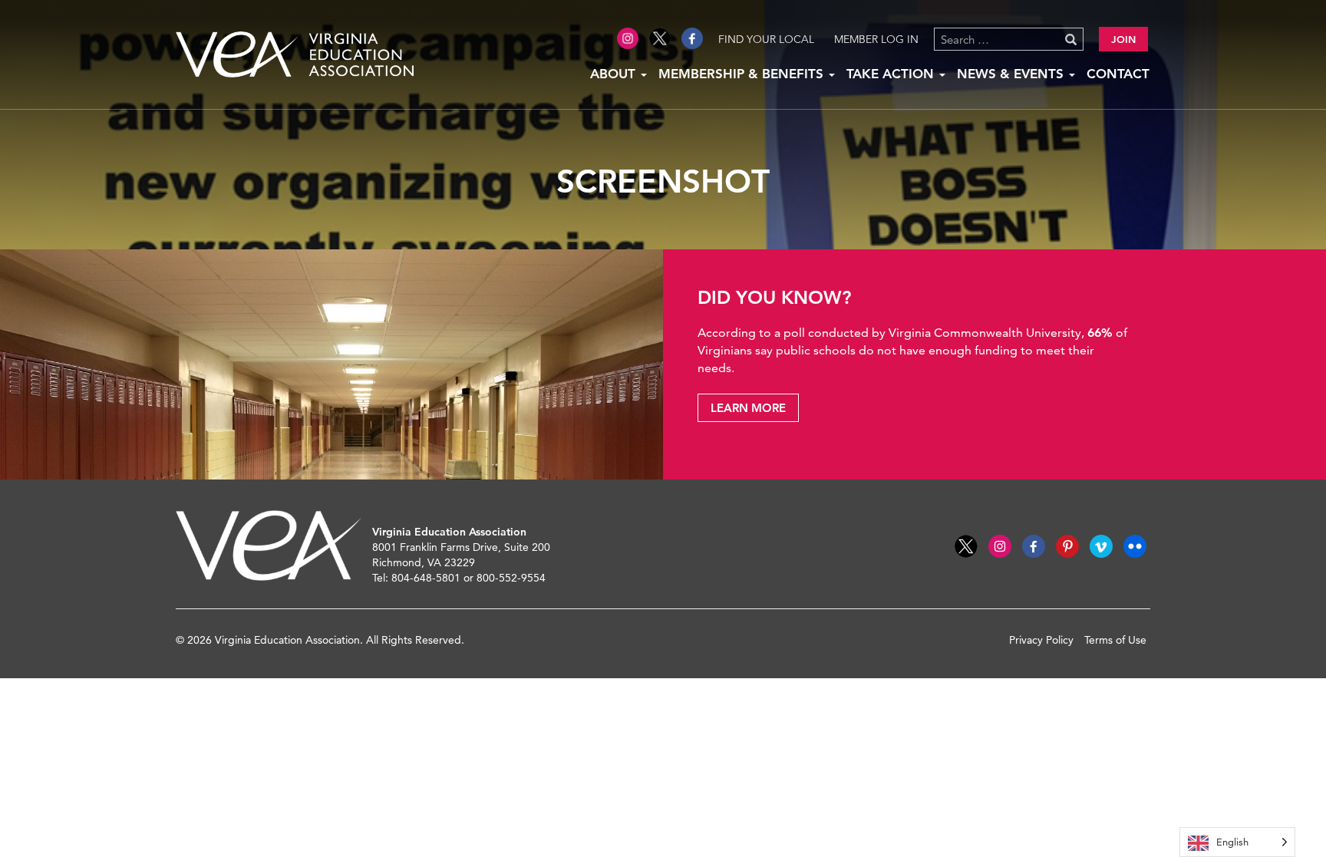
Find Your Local (766, 39)
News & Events (1012, 73)
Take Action (892, 73)
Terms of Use (1115, 640)
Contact (1118, 73)
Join (1123, 39)
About (614, 73)
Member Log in (876, 39)
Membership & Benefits (742, 73)
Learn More (748, 407)
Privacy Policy (1041, 640)
